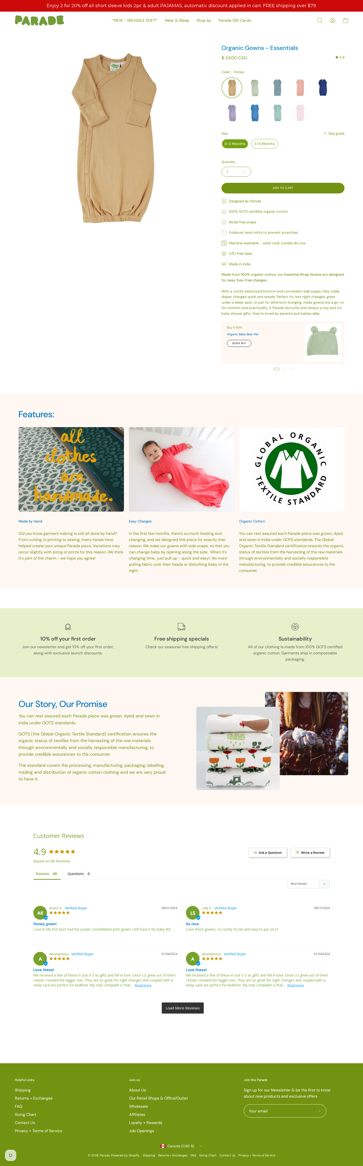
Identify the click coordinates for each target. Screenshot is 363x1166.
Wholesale (138, 1106)
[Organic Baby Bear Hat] (323, 342)
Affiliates (137, 1114)
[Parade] (39, 20)
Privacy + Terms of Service (38, 1130)
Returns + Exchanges (34, 1098)
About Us (137, 1090)
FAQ (18, 1106)
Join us (134, 1080)
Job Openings (141, 1130)
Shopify (134, 1155)
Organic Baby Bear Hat (243, 334)
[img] (339, 57)
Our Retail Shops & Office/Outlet (158, 1098)
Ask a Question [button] (270, 852)
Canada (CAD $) (180, 1146)
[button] (320, 20)
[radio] (232, 87)
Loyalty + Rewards (145, 1122)
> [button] (183, 1008)
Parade (105, 1155)
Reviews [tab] (42, 873)
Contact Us (25, 1122)
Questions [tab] (76, 873)
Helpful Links (24, 1080)
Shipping (23, 1090)
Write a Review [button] (312, 852)
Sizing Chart (25, 1114)
